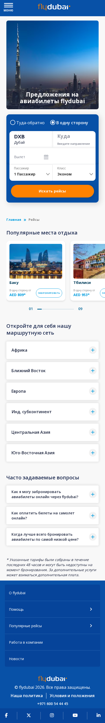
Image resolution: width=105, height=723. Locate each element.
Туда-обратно (30, 123)
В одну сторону (72, 123)
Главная (13, 219)
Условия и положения (72, 695)
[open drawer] (8, 5)
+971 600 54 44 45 (52, 703)
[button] (52, 350)
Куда (63, 136)
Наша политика (27, 695)
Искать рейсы (52, 191)
